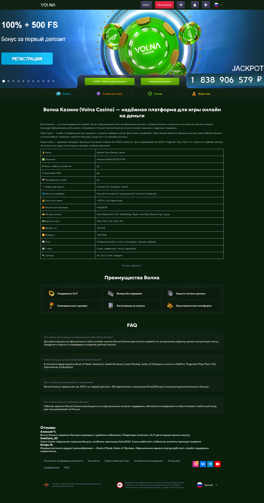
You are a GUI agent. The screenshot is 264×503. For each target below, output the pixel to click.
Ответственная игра (117, 460)
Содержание (51, 467)
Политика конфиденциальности (63, 460)
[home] (48, 5)
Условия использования (148, 460)
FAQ (66, 467)
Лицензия (174, 460)
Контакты (94, 460)
